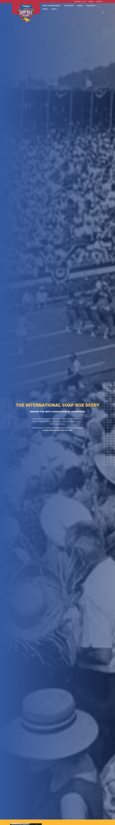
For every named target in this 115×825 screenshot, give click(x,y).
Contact (99, 1)
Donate (90, 1)
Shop (83, 1)
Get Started (68, 6)
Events (45, 9)
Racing (80, 6)
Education (90, 6)
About (54, 9)
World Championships (51, 6)
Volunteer (77, 1)
